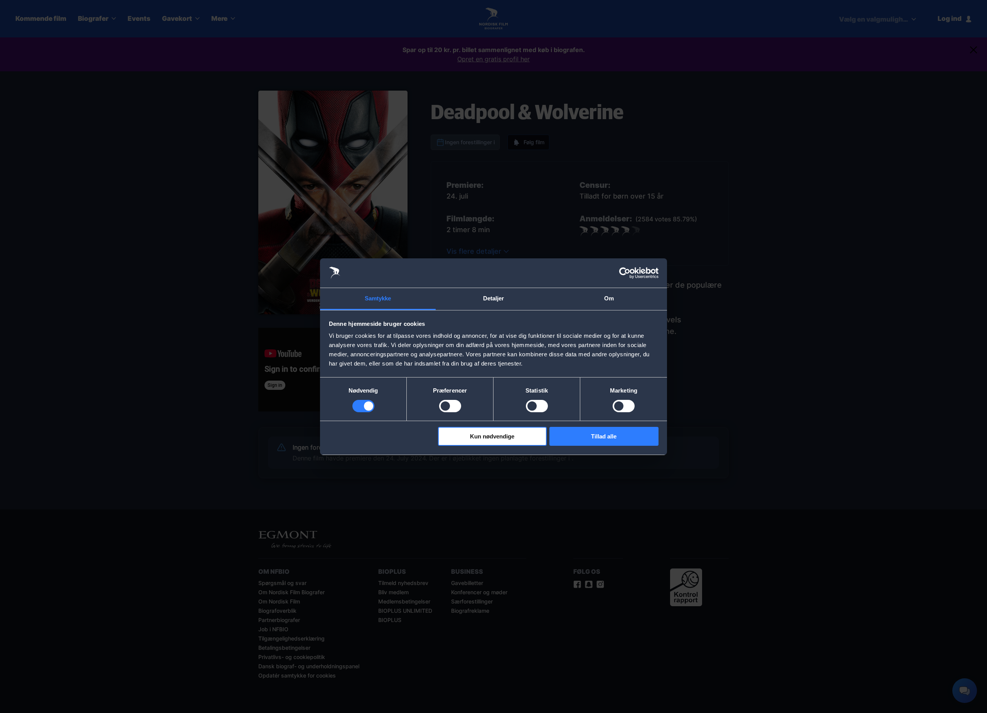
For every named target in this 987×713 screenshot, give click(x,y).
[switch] (450, 406)
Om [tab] (609, 298)
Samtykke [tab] (378, 298)
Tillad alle (603, 436)
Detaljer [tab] (493, 298)
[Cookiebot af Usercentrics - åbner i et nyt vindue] (625, 273)
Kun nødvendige (492, 436)
